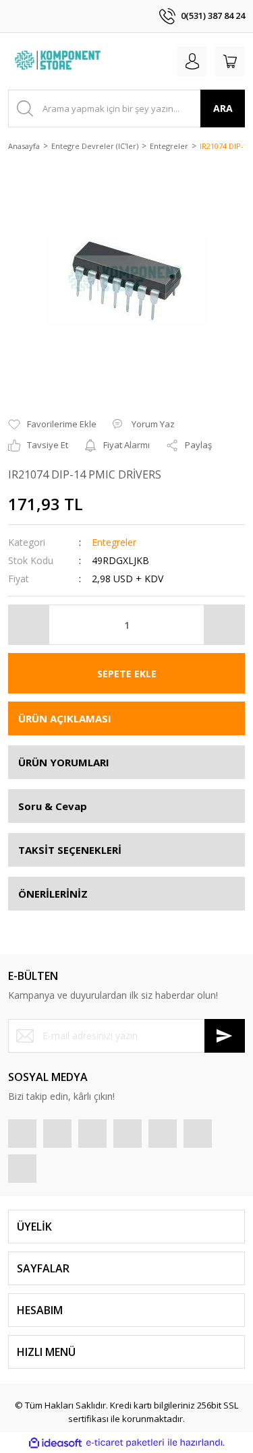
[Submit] (224, 1036)
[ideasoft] (55, 1443)
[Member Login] (192, 61)
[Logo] (59, 61)
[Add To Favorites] (52, 424)
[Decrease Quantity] (29, 624)
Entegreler (114, 542)
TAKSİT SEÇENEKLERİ (69, 850)
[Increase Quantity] (224, 624)
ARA (223, 108)
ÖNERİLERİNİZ (53, 893)
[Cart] (230, 61)
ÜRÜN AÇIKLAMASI (64, 718)
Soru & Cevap (52, 806)
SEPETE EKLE (127, 673)
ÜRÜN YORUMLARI (63, 762)
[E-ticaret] (125, 1443)
